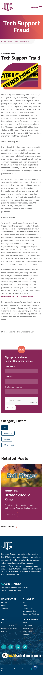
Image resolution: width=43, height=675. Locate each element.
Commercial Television (31, 614)
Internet (7, 439)
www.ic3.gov (27, 296)
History (3, 622)
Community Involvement (9, 628)
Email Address (10, 387)
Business (28, 599)
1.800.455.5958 (19, 590)
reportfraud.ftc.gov (9, 296)
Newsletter (8, 433)
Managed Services (29, 611)
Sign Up (10, 407)
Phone (3, 605)
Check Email (27, 625)
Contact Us (27, 637)
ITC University (9, 445)
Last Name (9, 377)
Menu (34, 7)
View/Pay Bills (28, 628)
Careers (4, 631)
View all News (7, 526)
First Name (9, 366)
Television (4, 608)
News (10, 42)
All (5, 427)
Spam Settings (28, 631)
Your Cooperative (7, 625)
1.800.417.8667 (12, 584)
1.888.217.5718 (22, 587)
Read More (11, 514)
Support (26, 634)
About (5, 619)
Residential (8, 599)
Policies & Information (21, 669)
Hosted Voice (28, 608)
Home (3, 42)
